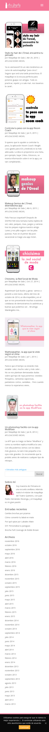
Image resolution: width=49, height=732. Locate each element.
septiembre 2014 (12, 633)
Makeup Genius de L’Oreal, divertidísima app (18, 204)
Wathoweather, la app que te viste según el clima (22, 353)
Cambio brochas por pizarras (17, 513)
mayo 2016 (10, 553)
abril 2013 (9, 700)
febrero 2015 (10, 612)
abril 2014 (9, 649)
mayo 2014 (10, 645)
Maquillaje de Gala (16, 57)
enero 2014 (10, 662)
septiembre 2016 (12, 549)
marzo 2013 (10, 704)
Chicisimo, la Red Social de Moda (21, 278)
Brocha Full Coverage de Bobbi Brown (22, 530)
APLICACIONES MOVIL (15, 61)
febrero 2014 (10, 658)
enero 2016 (10, 570)
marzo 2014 (10, 654)
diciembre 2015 (11, 574)
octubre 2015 (11, 583)
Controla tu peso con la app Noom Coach (22, 129)
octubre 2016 (11, 545)
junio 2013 (9, 691)
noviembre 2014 (12, 624)
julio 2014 (9, 637)
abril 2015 (9, 603)
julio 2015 (9, 591)
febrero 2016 (10, 566)
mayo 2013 (10, 695)
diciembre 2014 (11, 620)
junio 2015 (9, 595)
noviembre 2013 (12, 670)
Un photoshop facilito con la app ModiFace (21, 428)
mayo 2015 (10, 599)
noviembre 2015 (12, 578)
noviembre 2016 (12, 541)
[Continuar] (45, 723)
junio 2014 (9, 641)
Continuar (24, 727)
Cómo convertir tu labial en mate (19, 517)
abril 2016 (9, 558)
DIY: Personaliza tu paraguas (17, 526)
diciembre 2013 (11, 666)
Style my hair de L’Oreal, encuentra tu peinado (24, 54)
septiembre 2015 (12, 587)
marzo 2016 (10, 562)
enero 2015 (10, 616)
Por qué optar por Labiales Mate (19, 521)
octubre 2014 (11, 628)
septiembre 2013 (12, 679)
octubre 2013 (11, 674)
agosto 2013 (10, 683)
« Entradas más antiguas (16, 469)
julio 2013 (9, 687)
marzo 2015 (10, 608)
